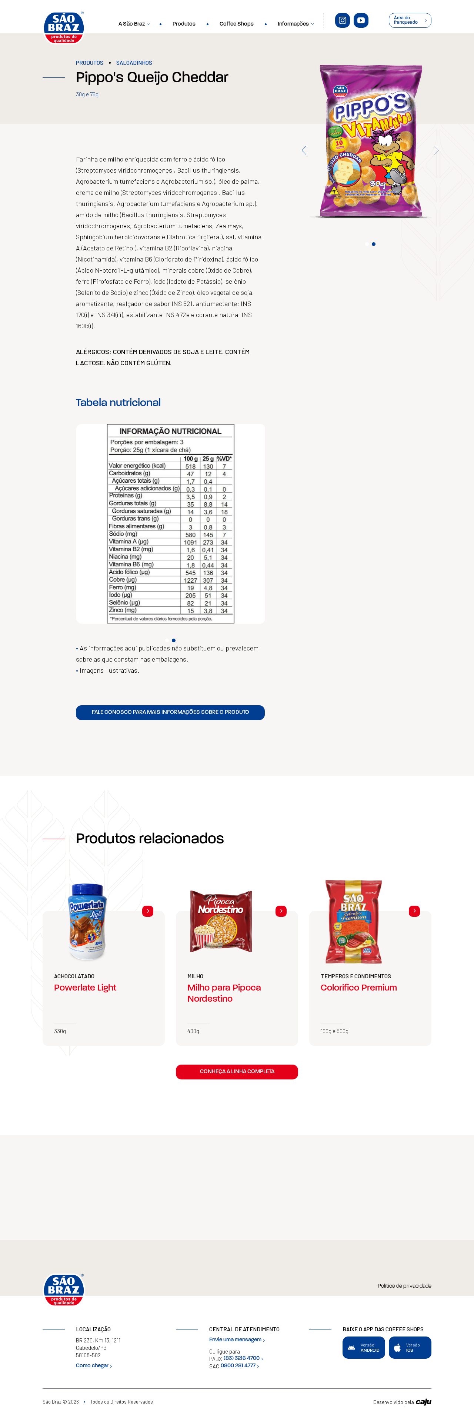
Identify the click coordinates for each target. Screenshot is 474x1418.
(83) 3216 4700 (242, 1358)
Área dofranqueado (406, 20)
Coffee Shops (237, 24)
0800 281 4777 (238, 1366)
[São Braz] (64, 27)
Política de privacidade (404, 1286)
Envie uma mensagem (235, 1340)
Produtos (184, 24)
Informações (293, 24)
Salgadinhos (134, 62)
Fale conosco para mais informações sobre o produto (170, 712)
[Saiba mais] (147, 911)
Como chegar (92, 1366)
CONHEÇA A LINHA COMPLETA (237, 1072)
